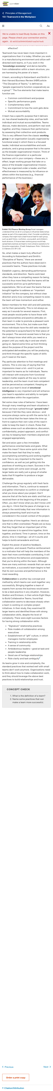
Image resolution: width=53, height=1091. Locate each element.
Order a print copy (15, 1077)
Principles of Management (18, 13)
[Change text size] (48, 26)
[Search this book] (41, 26)
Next (46, 1066)
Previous (9, 1066)
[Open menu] (3, 26)
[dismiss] (49, 33)
